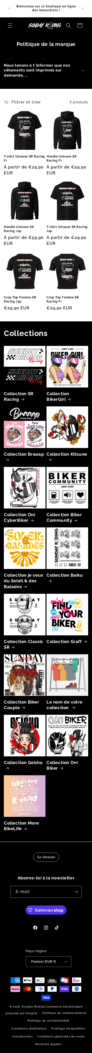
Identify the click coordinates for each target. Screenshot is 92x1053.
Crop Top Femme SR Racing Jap (20, 299)
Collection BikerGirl (58, 396)
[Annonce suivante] (82, 8)
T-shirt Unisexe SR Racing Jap (67, 229)
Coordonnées (22, 1036)
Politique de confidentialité (48, 1020)
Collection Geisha (23, 762)
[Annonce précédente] (9, 8)
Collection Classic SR (23, 644)
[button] (10, 25)
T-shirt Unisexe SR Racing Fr (24, 158)
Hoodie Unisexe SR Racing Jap (19, 229)
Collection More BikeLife (21, 825)
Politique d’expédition (68, 1028)
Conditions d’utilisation (29, 1028)
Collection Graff (64, 641)
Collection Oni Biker (62, 765)
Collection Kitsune (67, 454)
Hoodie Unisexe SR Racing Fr (61, 158)
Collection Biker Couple (21, 704)
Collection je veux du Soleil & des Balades (23, 581)
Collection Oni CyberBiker (19, 517)
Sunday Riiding (33, 1006)
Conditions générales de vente (61, 1036)
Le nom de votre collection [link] (65, 704)
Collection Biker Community (64, 517)
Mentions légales (48, 1044)
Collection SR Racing (18, 396)
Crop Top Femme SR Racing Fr (63, 299)
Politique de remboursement (64, 1013)
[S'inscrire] (76, 892)
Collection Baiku (65, 575)
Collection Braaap (24, 454)
